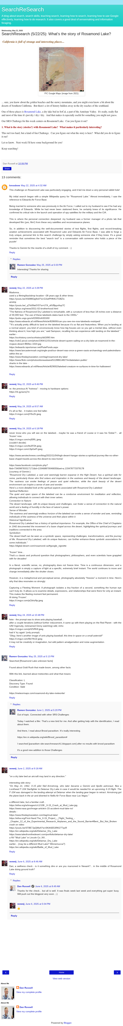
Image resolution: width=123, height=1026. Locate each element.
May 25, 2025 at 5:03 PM (49, 265)
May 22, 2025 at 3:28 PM (30, 288)
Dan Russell (23, 886)
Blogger (67, 1023)
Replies (16, 259)
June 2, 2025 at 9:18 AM (29, 768)
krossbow (14, 185)
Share (7, 169)
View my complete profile (29, 992)
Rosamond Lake (32, 111)
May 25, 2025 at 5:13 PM (41, 656)
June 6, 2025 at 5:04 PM (37, 904)
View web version (61, 978)
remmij (12, 288)
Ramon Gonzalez (26, 265)
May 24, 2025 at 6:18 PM (30, 428)
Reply (12, 252)
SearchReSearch (23, 9)
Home (61, 972)
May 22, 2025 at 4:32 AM (33, 185)
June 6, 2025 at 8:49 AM (47, 886)
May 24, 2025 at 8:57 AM (30, 406)
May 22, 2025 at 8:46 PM (30, 384)
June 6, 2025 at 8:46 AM (29, 861)
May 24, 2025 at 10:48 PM (30, 615)
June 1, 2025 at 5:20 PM (49, 710)
